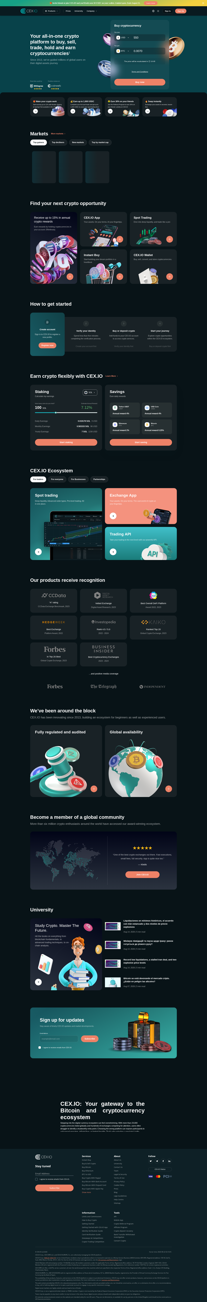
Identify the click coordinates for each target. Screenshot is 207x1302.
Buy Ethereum (87, 1171)
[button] (90, 393)
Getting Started (88, 1224)
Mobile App (118, 1220)
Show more (86, 1192)
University (79, 11)
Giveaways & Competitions (92, 1238)
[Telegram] (157, 1161)
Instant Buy (86, 1160)
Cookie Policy (119, 1185)
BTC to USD (86, 1174)
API (115, 1216)
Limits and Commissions (91, 1216)
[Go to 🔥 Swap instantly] (147, 111)
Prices (68, 11)
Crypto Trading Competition (93, 1242)
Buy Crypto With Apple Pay (92, 1189)
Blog (115, 1192)
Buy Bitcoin (86, 1167)
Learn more (150, 3)
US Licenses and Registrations (108, 1260)
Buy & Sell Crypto (89, 1163)
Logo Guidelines (120, 1196)
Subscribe (90, 1039)
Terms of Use (119, 1178)
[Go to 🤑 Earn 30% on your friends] (110, 111)
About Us (117, 1160)
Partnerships (99, 479)
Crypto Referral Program (123, 1224)
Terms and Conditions (140, 72)
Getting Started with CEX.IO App (95, 1227)
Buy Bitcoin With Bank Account (94, 1181)
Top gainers (38, 142)
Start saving (141, 442)
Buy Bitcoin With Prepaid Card (94, 1185)
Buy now (139, 82)
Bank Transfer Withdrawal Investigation (124, 1235)
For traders (38, 479)
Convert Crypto (120, 1241)
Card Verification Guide (91, 1234)
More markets (57, 134)
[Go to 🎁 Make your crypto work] (35, 111)
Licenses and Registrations (110, 1280)
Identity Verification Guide (92, 1231)
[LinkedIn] (169, 1161)
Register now (47, 345)
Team (116, 1171)
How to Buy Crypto (89, 1220)
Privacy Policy (119, 1181)
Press (116, 1189)
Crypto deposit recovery (123, 1231)
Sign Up (181, 11)
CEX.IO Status (160, 1169)
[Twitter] (150, 1161)
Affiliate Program (120, 1227)
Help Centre (119, 1199)
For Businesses (78, 479)
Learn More (111, 376)
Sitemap (117, 1203)
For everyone (57, 479)
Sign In (168, 11)
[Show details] (70, 276)
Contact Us (118, 1167)
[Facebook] (163, 1161)
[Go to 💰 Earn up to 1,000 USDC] (72, 111)
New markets (78, 142)
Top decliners (58, 142)
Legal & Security (120, 1174)
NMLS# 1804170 (50, 1258)
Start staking (66, 442)
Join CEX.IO (142, 874)
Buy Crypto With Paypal (91, 1178)
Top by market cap (100, 142)
